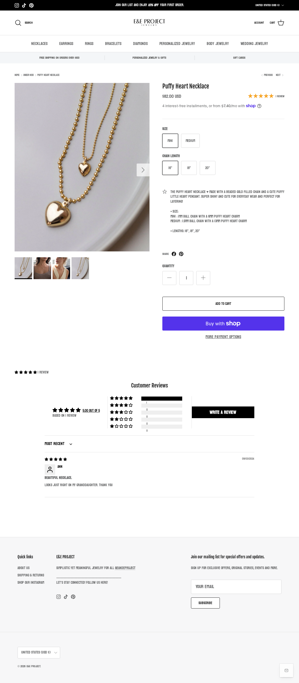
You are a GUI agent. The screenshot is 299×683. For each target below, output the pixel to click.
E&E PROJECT (33, 666)
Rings (89, 43)
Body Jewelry (218, 43)
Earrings (66, 43)
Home (17, 75)
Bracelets (113, 43)
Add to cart (223, 303)
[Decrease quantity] (169, 278)
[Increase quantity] (203, 278)
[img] (56, 459)
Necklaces (39, 43)
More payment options (223, 337)
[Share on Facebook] (174, 254)
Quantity (168, 266)
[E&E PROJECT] (149, 22)
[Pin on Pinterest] (181, 254)
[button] (26, 372)
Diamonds (140, 43)
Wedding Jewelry (254, 43)
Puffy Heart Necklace (48, 75)
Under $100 (28, 75)
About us (23, 568)
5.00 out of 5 (91, 410)
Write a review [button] (223, 412)
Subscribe (205, 603)
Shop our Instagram (31, 582)
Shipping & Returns (31, 575)
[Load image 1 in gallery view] (82, 167)
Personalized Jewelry (177, 43)
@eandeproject (125, 568)
